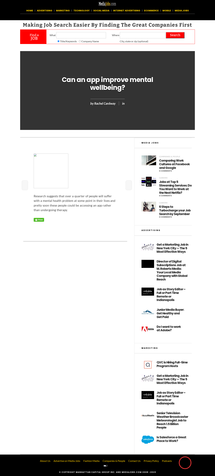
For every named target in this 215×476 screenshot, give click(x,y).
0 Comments (165, 171)
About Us (45, 460)
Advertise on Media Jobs (67, 460)
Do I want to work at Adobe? (169, 328)
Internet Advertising (126, 10)
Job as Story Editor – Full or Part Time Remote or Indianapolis (171, 295)
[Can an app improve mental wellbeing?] (75, 171)
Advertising (44, 10)
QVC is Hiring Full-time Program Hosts (172, 364)
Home (29, 10)
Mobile (166, 10)
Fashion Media (91, 460)
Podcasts (167, 460)
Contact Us (134, 460)
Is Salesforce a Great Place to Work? (171, 439)
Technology (82, 10)
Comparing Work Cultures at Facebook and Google (174, 164)
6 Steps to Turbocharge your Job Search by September (175, 210)
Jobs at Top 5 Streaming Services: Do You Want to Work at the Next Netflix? (175, 187)
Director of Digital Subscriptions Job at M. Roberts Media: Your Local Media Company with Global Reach (172, 270)
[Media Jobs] (107, 4)
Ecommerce (151, 10)
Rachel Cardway (105, 103)
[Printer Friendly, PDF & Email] (39, 219)
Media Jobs (182, 10)
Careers (163, 178)
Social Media (101, 10)
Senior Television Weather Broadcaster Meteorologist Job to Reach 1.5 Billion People (172, 420)
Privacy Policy (151, 460)
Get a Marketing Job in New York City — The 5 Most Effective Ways (172, 248)
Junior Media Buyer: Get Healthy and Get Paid (170, 313)
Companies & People (169, 156)
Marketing (63, 10)
